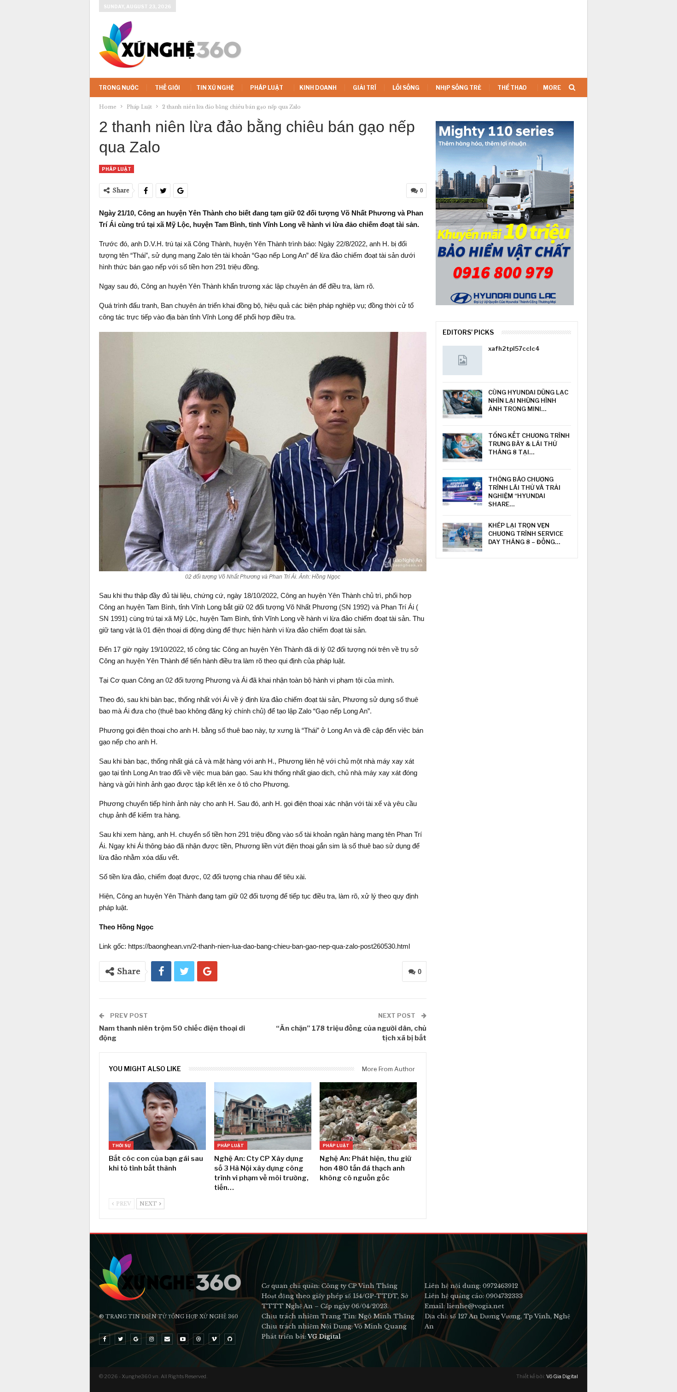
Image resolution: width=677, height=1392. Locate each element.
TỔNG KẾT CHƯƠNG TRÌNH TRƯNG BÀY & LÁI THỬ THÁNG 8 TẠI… (529, 444)
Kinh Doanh (318, 87)
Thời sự (121, 1145)
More (552, 87)
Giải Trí (364, 87)
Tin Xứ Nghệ (215, 87)
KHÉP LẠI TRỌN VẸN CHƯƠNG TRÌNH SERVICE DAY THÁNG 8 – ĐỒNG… (525, 533)
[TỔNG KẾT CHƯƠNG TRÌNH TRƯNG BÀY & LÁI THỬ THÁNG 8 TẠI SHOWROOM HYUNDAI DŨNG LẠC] (462, 447)
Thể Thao (512, 87)
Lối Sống (406, 87)
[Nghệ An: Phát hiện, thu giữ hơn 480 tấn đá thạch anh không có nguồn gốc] (368, 1116)
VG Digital (324, 1336)
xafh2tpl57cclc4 (514, 348)
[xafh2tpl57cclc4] (462, 360)
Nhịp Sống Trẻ (458, 87)
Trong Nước (119, 87)
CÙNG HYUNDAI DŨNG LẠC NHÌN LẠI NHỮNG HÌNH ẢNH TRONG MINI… (528, 400)
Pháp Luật (266, 87)
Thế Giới (167, 87)
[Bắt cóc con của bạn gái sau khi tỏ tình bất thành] (157, 1116)
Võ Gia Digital (562, 1376)
